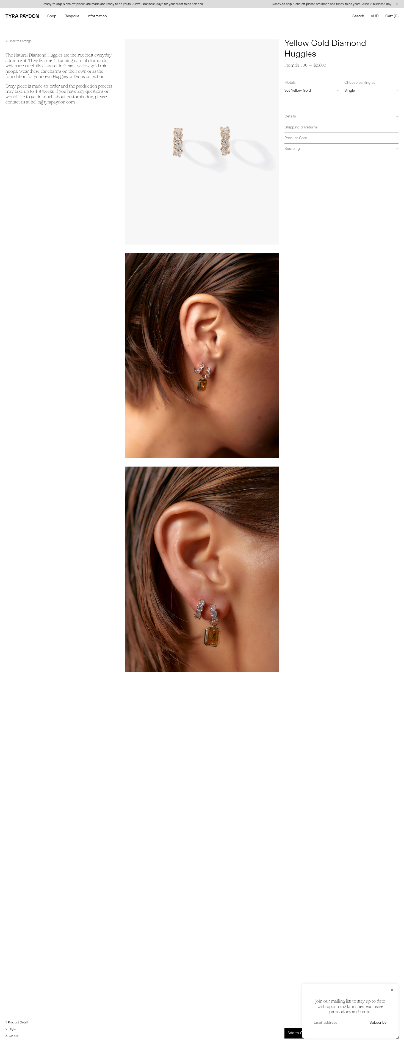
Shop (51, 16)
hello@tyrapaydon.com (53, 102)
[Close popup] (392, 990)
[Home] (22, 16)
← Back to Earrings (18, 41)
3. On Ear (11, 1036)
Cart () (392, 16)
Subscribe (377, 1022)
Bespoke (72, 16)
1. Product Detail (16, 1022)
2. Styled (11, 1029)
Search (358, 16)
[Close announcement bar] (398, 4)
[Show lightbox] (202, 134)
